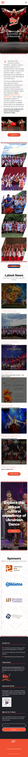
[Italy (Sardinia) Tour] (14, 326)
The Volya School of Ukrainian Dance (11, 667)
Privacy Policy (11, 753)
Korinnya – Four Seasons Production (10, 313)
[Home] (14, 740)
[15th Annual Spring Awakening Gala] (14, 390)
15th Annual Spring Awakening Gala (10, 407)
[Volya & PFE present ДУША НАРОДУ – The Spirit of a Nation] (14, 357)
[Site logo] (3, 2)
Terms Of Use (17, 753)
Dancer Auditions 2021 (7, 469)
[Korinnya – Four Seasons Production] (14, 295)
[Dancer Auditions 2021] (14, 451)
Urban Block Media (17, 749)
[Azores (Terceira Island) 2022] (14, 421)
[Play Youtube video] (14, 124)
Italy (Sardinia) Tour (6, 344)
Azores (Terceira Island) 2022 (9, 438)
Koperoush (5, 690)
